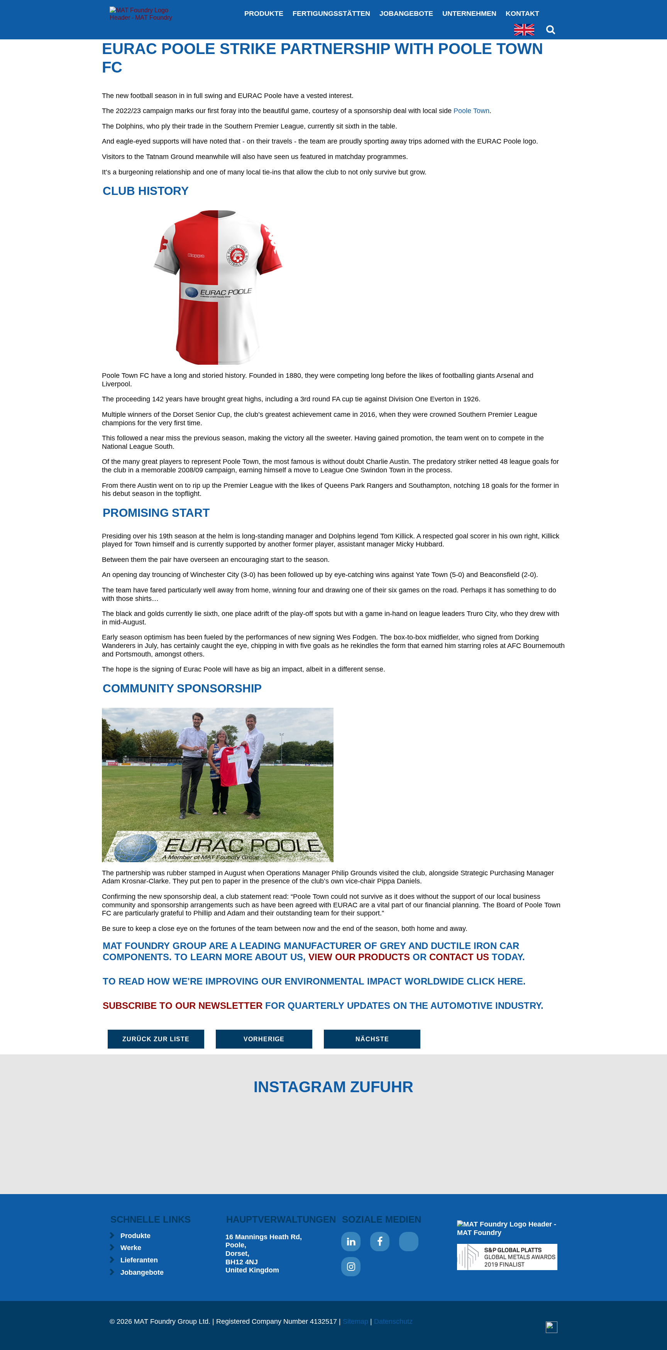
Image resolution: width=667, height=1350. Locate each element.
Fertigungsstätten (331, 13)
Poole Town (471, 111)
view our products (359, 957)
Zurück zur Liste (156, 1039)
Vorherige (264, 1039)
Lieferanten (139, 1260)
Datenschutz (393, 1321)
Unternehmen (469, 13)
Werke (130, 1248)
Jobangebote (406, 13)
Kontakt (522, 13)
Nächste (372, 1039)
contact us (459, 957)
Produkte (263, 13)
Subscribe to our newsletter (182, 1005)
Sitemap (355, 1321)
